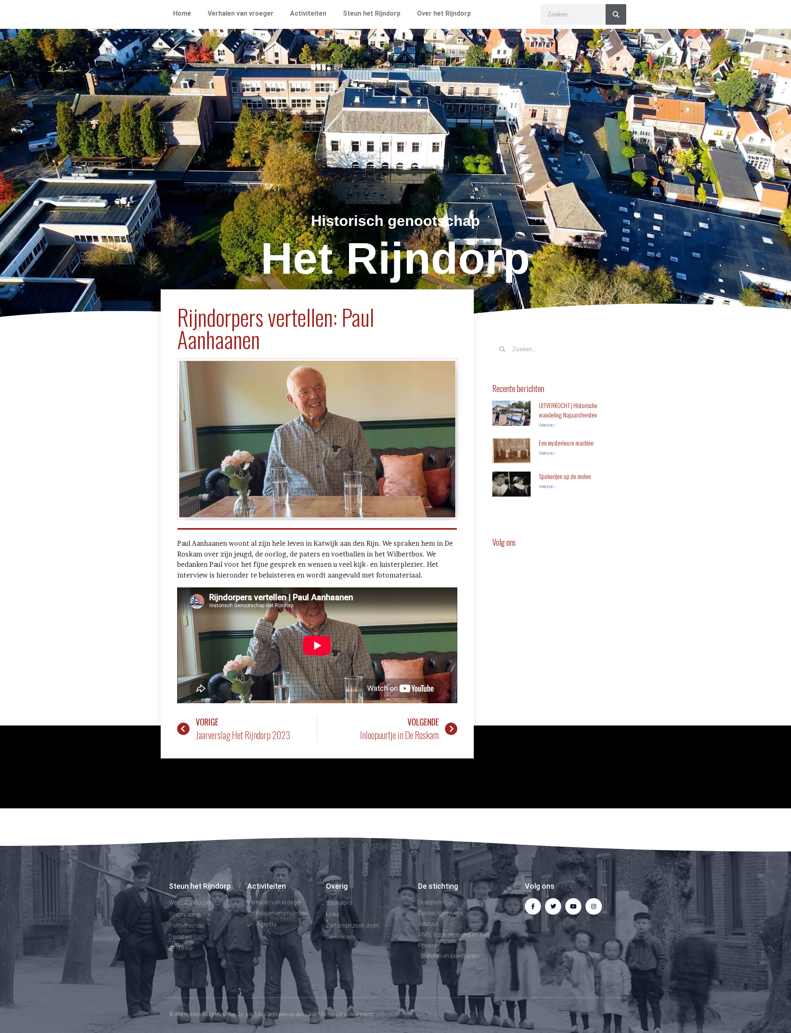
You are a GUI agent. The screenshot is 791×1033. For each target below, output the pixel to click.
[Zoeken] (616, 14)
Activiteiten (308, 13)
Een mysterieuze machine (566, 442)
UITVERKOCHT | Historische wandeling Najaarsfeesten (568, 410)
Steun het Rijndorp (371, 13)
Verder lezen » (547, 425)
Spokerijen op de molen (565, 476)
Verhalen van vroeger (241, 13)
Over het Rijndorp (444, 13)
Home (182, 13)
